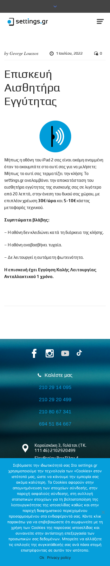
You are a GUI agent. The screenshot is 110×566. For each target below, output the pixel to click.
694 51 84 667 (55, 424)
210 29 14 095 (55, 387)
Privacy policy (59, 557)
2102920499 (63, 450)
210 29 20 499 (55, 399)
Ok (41, 557)
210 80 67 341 (55, 412)
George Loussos (24, 53)
